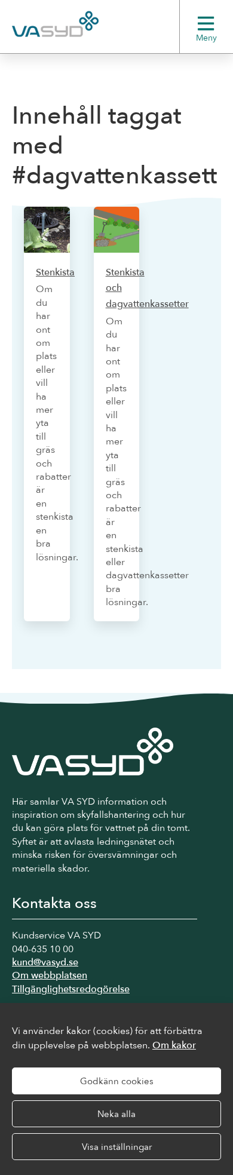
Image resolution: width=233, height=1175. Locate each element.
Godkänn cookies (117, 1081)
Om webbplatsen (49, 975)
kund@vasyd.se (45, 962)
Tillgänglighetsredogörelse (71, 989)
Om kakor (174, 1045)
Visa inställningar (117, 1147)
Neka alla (116, 1114)
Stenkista (55, 272)
